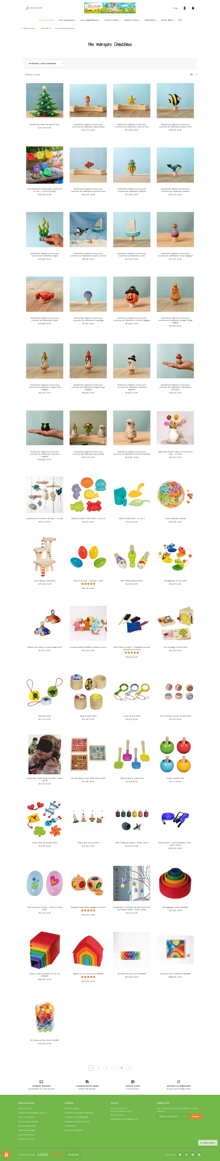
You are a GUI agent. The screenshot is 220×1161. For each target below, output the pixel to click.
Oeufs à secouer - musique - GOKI (88, 581)
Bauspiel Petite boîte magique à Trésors (88, 907)
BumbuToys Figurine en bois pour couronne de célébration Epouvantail (88, 453)
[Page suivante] (129, 1067)
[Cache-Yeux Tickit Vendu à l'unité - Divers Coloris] (45, 753)
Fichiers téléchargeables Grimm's (32, 1113)
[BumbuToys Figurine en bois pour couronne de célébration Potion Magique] (175, 228)
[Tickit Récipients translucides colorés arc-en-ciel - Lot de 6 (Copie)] (45, 164)
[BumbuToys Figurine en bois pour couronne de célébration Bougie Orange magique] (175, 293)
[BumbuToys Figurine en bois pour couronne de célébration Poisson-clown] (88, 164)
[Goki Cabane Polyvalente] (45, 555)
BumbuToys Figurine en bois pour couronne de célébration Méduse (132, 190)
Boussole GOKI (44, 716)
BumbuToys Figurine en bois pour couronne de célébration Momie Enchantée (131, 453)
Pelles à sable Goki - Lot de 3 (132, 518)
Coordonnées (70, 1126)
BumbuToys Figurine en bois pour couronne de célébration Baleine (175, 190)
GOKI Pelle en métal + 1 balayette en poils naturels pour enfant (132, 648)
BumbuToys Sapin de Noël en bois (44, 124)
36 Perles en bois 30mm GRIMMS (131, 974)
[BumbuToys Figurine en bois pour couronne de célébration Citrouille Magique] (132, 293)
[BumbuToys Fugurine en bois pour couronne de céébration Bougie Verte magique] (45, 360)
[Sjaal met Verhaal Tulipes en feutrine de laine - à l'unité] (175, 426)
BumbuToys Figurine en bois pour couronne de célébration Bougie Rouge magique (88, 387)
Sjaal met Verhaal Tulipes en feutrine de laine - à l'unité (175, 453)
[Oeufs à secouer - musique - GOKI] (88, 555)
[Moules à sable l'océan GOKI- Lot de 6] (88, 493)
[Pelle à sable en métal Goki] (132, 753)
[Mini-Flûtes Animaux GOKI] (132, 555)
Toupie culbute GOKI (175, 778)
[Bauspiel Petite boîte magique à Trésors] (88, 882)
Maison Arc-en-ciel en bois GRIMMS (88, 974)
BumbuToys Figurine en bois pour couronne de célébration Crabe (44, 319)
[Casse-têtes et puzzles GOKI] (45, 817)
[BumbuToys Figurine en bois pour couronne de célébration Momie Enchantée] (132, 426)
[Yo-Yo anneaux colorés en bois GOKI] (175, 691)
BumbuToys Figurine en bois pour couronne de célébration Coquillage (88, 319)
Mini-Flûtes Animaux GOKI (132, 581)
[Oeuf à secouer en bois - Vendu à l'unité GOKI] (45, 882)
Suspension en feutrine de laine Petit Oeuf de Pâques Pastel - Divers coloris (132, 908)
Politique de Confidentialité (76, 1117)
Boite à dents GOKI (88, 716)
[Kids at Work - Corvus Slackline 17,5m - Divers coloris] (175, 817)
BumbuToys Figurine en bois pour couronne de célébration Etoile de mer (132, 125)
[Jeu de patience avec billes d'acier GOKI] (88, 753)
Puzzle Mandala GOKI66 (175, 518)
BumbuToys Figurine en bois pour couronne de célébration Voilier (132, 254)
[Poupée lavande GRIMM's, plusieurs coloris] (88, 622)
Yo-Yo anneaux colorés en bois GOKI (175, 716)
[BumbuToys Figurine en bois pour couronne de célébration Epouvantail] (88, 426)
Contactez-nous (25, 1108)
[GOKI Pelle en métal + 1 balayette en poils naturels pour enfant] (132, 622)
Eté (180, 20)
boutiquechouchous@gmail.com (124, 1119)
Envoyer (195, 1116)
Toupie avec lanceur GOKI (88, 843)
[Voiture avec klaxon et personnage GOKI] (45, 622)
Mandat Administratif (27, 1126)
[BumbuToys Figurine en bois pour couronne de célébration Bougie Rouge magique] (88, 360)
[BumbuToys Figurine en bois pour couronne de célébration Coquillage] (88, 293)
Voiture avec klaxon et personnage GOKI (44, 647)
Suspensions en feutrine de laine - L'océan (44, 518)
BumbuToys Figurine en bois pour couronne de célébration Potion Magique (175, 254)
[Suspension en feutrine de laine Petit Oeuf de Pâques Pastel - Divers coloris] (132, 882)
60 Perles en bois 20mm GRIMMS (44, 1040)
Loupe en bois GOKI (131, 716)
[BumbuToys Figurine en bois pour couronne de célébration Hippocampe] (88, 99)
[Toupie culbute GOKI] (175, 753)
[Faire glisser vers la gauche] (28, 99)
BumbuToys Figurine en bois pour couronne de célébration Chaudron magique (45, 454)
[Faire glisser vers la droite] (60, 99)
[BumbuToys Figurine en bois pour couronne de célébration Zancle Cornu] (175, 99)
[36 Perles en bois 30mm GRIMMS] (132, 948)
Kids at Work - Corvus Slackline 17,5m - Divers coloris (175, 844)
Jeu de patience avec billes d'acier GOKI (88, 778)
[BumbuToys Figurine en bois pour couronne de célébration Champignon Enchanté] (175, 360)
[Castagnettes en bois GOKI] (175, 555)
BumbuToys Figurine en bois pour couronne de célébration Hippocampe (88, 125)
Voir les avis (73, 1155)
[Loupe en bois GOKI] (132, 691)
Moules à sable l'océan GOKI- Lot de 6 (88, 518)
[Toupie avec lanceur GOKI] (88, 817)
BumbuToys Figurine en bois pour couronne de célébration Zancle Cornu (175, 125)
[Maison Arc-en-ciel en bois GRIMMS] (88, 948)
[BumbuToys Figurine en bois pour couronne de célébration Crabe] (45, 293)
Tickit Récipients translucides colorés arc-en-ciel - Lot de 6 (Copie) (45, 190)
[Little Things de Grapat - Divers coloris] (132, 817)
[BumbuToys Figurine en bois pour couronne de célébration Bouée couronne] (88, 228)
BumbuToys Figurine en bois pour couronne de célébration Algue (44, 254)
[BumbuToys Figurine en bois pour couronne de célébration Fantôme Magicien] (132, 360)
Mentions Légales (72, 1108)
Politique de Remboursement (77, 1122)
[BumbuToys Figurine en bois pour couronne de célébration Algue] (45, 228)
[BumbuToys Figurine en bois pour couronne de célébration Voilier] (132, 228)
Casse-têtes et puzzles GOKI (44, 843)
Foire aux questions (26, 1117)
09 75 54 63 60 (117, 1115)
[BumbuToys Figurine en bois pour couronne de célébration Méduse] (132, 164)
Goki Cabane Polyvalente (44, 581)
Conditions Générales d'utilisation (79, 1113)
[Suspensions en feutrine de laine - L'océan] (45, 493)
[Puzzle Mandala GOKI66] (175, 493)
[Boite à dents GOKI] (88, 691)
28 (121, 1068)
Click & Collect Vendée (28, 1122)
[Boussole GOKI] (45, 691)
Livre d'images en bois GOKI (175, 647)
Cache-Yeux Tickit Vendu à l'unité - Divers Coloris (45, 779)
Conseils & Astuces (26, 1139)
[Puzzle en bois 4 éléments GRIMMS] (175, 948)
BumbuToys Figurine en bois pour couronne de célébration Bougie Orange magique (175, 320)
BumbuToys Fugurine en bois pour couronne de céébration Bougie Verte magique (45, 387)
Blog (175, 8)
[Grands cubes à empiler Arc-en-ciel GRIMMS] (45, 948)
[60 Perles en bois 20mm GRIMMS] (45, 1015)
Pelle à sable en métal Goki (132, 778)
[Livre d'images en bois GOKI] (175, 622)
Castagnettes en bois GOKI (175, 581)
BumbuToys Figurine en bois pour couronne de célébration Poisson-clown (88, 190)
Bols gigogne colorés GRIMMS (175, 907)
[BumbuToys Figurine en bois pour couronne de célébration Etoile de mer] (132, 99)
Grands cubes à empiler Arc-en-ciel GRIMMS (45, 975)
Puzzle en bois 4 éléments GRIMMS (175, 974)
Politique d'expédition (74, 1130)
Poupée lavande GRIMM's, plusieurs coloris (88, 647)
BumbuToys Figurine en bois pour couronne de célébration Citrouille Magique (131, 319)
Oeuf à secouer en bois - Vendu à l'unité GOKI (44, 908)
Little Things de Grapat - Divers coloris (132, 843)
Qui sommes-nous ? (27, 1135)
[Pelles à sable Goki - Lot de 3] (132, 493)
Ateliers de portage (26, 1130)
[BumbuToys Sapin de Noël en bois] (45, 99)
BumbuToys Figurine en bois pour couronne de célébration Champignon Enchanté (175, 387)
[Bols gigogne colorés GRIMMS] (175, 882)
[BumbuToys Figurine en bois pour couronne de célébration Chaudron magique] (45, 426)
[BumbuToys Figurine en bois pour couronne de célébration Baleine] (175, 164)
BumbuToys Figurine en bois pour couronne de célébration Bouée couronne (88, 254)
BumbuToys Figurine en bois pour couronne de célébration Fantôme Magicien (132, 387)
